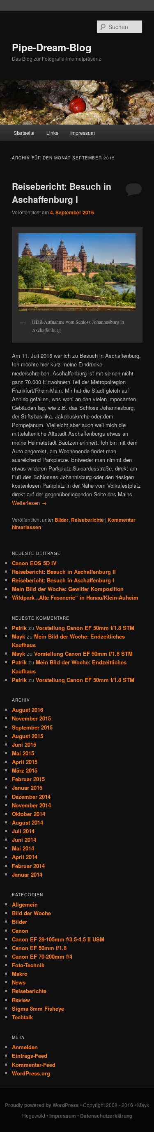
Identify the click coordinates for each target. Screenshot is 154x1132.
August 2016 (27, 710)
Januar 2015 (27, 787)
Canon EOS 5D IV (34, 563)
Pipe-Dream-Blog (52, 47)
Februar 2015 (28, 779)
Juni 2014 (24, 839)
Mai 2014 (23, 848)
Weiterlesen (29, 503)
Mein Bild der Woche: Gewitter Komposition (68, 589)
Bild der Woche (31, 913)
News (18, 982)
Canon (20, 930)
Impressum (82, 132)
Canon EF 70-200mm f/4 (42, 956)
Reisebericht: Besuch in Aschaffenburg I (61, 192)
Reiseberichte (87, 519)
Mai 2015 (23, 753)
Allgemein (25, 904)
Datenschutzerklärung (106, 1115)
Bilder (62, 519)
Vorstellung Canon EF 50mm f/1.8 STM (85, 628)
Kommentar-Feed (33, 1064)
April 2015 (24, 762)
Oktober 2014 (28, 814)
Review (21, 1000)
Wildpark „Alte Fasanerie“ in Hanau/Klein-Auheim (75, 597)
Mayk (18, 636)
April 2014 (24, 857)
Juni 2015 (24, 744)
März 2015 (24, 770)
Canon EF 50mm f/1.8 (39, 948)
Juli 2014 (23, 831)
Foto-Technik (28, 965)
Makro (20, 973)
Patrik (19, 628)
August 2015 (27, 736)
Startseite (24, 132)
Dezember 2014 (31, 796)
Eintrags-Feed (29, 1055)
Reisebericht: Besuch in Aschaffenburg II (64, 571)
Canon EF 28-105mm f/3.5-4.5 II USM (58, 939)
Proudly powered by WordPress (42, 1105)
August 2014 (27, 822)
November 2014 (31, 805)
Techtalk (22, 1017)
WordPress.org (31, 1073)
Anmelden (25, 1047)
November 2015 (31, 718)
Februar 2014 (28, 866)
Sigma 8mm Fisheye (38, 1008)
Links (52, 132)
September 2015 (32, 727)
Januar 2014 (27, 874)
